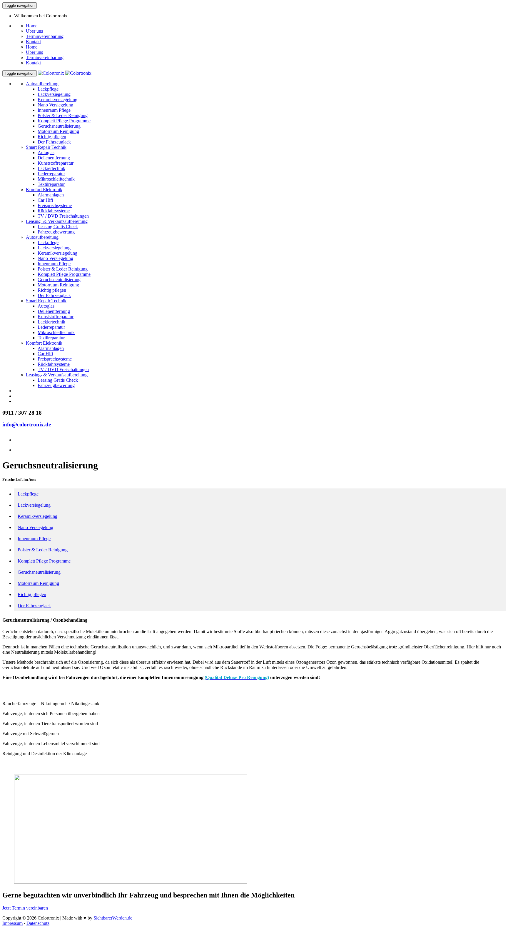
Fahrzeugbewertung (56, 231)
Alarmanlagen (51, 194)
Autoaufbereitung (42, 83)
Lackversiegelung (54, 94)
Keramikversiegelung (57, 99)
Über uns (34, 31)
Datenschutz (37, 923)
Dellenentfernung (54, 157)
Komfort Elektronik (44, 189)
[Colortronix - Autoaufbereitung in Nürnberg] (64, 73)
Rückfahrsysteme (54, 210)
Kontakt (33, 41)
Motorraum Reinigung (58, 131)
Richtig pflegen (52, 136)
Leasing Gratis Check (58, 226)
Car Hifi (45, 200)
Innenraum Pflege (54, 110)
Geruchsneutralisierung (59, 126)
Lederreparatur (51, 173)
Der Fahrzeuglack (54, 141)
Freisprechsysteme (55, 205)
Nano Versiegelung (55, 104)
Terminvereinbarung (44, 36)
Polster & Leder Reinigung (63, 115)
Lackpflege (48, 88)
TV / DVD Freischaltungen (63, 215)
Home (31, 25)
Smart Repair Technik (46, 147)
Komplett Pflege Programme (64, 120)
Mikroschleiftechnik (56, 178)
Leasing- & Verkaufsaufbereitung (57, 221)
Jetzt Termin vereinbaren (25, 907)
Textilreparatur (51, 184)
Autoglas (46, 152)
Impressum (12, 923)
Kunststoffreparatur (55, 163)
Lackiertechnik (51, 168)
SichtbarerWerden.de (112, 917)
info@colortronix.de (26, 424)
